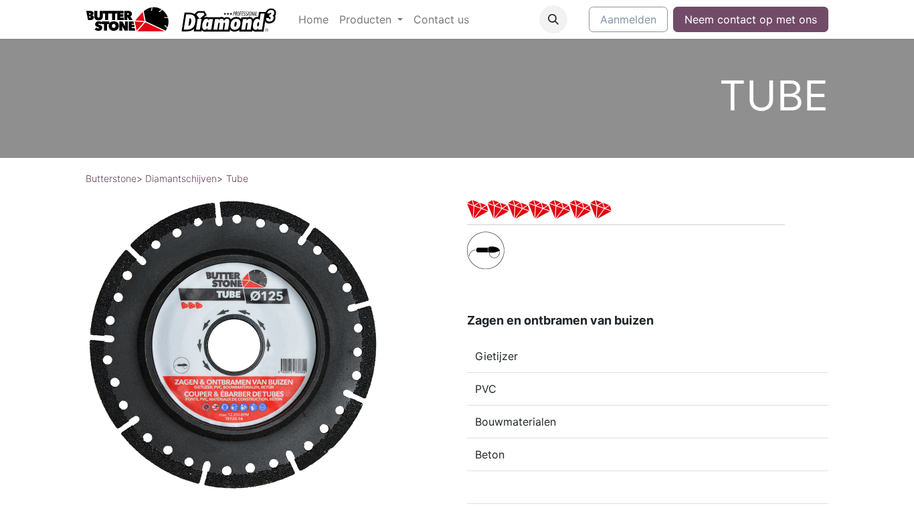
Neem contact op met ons (750, 19)
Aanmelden (628, 19)
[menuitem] (313, 19)
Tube (237, 178)
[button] (553, 19)
